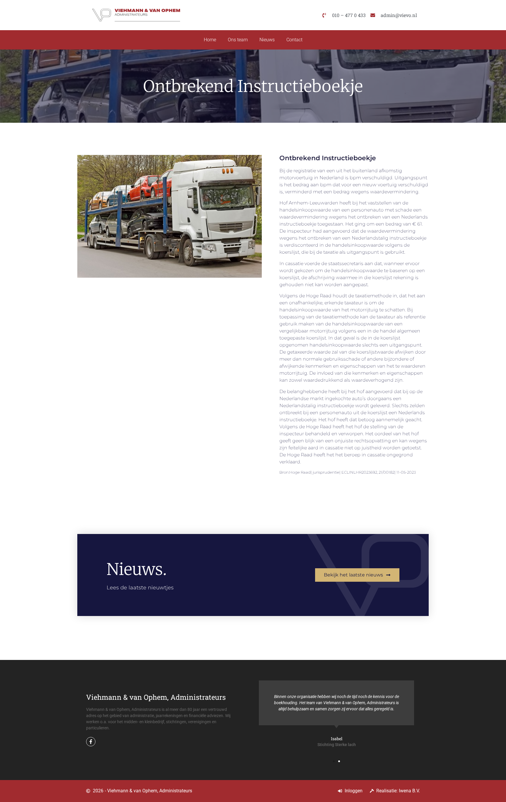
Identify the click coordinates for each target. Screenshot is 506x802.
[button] (334, 761)
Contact (294, 39)
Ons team (238, 39)
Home (210, 39)
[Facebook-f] (90, 741)
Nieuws (267, 39)
